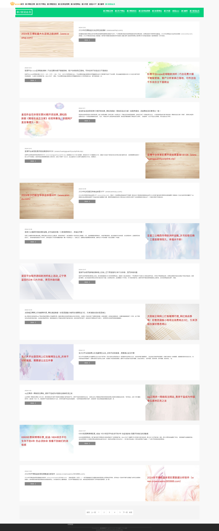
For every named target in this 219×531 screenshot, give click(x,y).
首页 (22, 4)
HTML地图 (124, 528)
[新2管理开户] (15, 4)
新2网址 (121, 530)
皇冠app (92, 4)
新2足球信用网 (63, 4)
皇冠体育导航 (99, 530)
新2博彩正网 (30, 4)
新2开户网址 (41, 4)
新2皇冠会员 (110, 4)
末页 (130, 512)
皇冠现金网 (111, 530)
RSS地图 (118, 528)
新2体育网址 (75, 4)
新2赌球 (101, 4)
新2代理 (85, 4)
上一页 (93, 512)
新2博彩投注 (52, 4)
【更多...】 (87, 40)
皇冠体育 (105, 530)
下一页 (125, 512)
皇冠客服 (116, 530)
